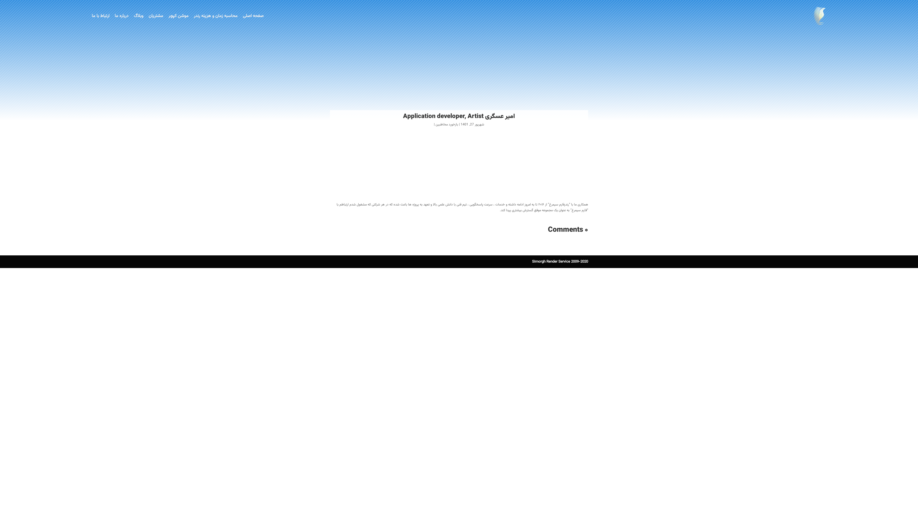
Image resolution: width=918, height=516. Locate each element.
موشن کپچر (179, 16)
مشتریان (156, 16)
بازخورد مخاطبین (447, 124)
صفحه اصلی (253, 16)
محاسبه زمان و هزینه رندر (216, 16)
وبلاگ (138, 16)
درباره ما (122, 16)
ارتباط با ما (100, 16)
